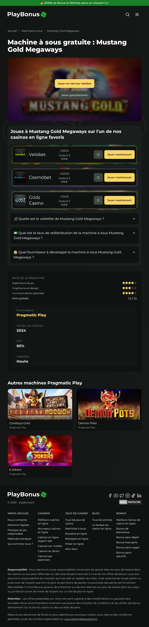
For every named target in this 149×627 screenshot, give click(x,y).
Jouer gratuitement (74, 95)
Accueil (12, 31)
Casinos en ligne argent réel (48, 539)
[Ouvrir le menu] (137, 14)
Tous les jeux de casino (75, 521)
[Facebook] (110, 495)
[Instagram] (127, 495)
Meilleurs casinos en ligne (48, 521)
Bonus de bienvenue (122, 530)
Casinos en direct (49, 551)
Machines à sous (32, 31)
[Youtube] (116, 495)
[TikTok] (133, 495)
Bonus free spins (126, 542)
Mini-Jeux (71, 549)
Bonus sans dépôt (127, 537)
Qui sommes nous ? (20, 543)
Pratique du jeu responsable (17, 531)
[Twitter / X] (122, 495)
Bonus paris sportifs (123, 554)
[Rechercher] (127, 14)
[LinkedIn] (139, 495)
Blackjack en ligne (76, 538)
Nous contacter (17, 520)
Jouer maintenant (119, 154)
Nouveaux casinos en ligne (49, 530)
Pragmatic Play (31, 315)
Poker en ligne (74, 543)
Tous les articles (102, 520)
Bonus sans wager (128, 547)
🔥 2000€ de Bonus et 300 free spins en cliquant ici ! (74, 3)
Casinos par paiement (45, 558)
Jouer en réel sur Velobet (74, 83)
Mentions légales (18, 525)
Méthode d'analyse (19, 538)
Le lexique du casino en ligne (101, 526)
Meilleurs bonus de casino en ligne (128, 521)
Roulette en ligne (76, 533)
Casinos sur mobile (50, 546)
